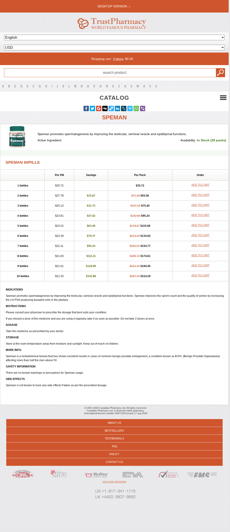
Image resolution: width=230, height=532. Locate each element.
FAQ (114, 446)
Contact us (114, 462)
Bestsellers (114, 430)
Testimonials (114, 438)
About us (114, 422)
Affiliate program (114, 482)
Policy (114, 454)
